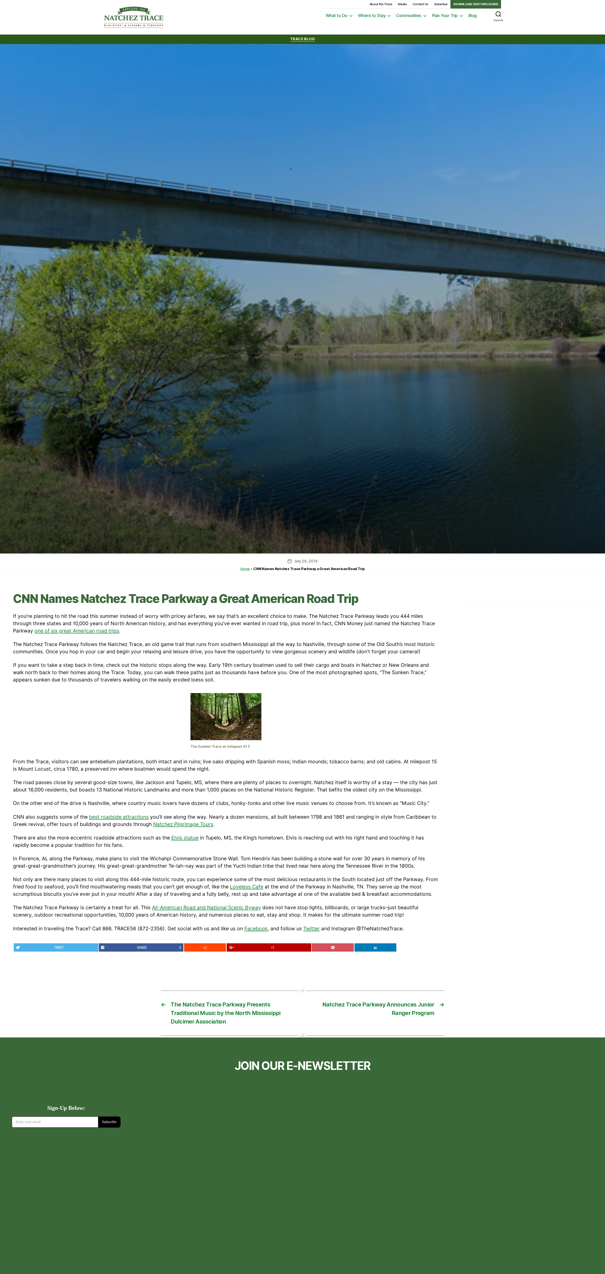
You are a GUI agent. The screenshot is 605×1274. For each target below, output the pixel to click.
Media (402, 4)
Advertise (441, 4)
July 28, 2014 (306, 561)
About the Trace (381, 4)
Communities (408, 15)
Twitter (311, 928)
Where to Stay (372, 15)
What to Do (336, 15)
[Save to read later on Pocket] (333, 947)
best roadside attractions (119, 817)
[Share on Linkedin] (375, 947)
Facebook (256, 928)
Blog (472, 15)
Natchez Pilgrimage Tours (183, 824)
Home (245, 569)
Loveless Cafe (246, 887)
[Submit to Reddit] (205, 947)
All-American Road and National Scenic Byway (206, 907)
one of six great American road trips (77, 631)
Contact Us (420, 4)
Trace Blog (302, 39)
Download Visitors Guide (476, 4)
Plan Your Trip (445, 15)
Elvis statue (185, 838)
